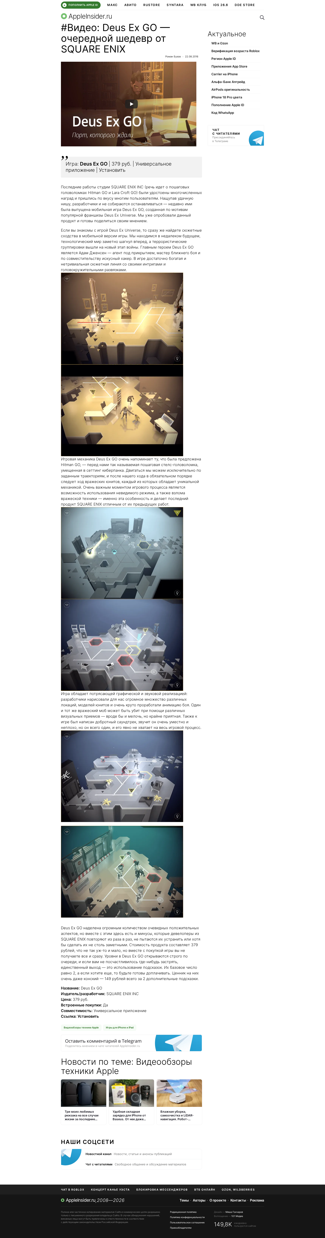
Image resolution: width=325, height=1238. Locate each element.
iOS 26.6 (220, 5)
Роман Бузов (173, 56)
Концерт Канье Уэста (110, 1189)
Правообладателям (180, 1227)
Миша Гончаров (234, 1212)
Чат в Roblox (72, 1189)
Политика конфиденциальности (187, 1217)
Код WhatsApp (222, 113)
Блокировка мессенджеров (162, 1189)
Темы (184, 1200)
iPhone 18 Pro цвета (226, 97)
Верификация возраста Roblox (235, 51)
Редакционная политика (183, 1212)
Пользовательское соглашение (187, 1222)
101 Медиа (237, 1216)
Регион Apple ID (223, 59)
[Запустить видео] (131, 104)
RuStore (151, 5)
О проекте (218, 1200)
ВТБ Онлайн (204, 1189)
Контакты (238, 1200)
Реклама (257, 1200)
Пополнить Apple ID (80, 5)
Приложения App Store (229, 66)
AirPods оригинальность (230, 89)
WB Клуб (198, 5)
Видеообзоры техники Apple (81, 1027)
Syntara (175, 5)
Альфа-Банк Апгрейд (228, 82)
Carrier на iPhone (224, 74)
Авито (130, 5)
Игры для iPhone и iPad (120, 1027)
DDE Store (245, 5)
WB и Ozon (219, 43)
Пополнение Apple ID (227, 105)
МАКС (112, 5)
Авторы (199, 1200)
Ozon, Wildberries (238, 1189)
